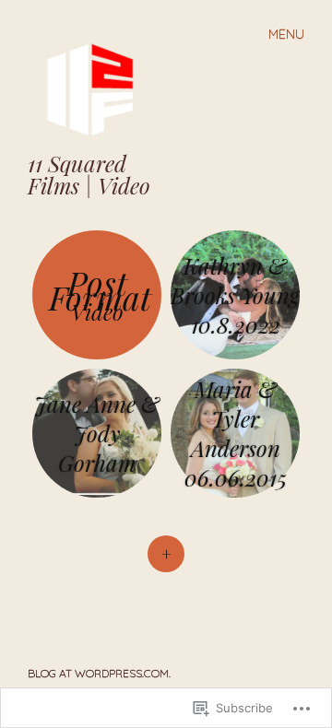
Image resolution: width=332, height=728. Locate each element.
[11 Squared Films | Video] (97, 88)
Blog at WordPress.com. (99, 673)
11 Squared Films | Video (89, 174)
